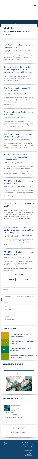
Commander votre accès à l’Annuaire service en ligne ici (19, 373)
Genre (6, 313)
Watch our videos (19, 432)
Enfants (7, 316)
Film (6, 299)
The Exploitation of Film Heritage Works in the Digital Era (18, 135)
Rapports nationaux (10, 323)
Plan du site (30, 445)
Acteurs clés (8, 309)
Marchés (5, 289)
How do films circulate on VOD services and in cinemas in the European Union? (16, 157)
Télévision (7, 303)
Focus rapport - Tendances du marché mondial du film (19, 296)
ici (22, 417)
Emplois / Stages (29, 447)
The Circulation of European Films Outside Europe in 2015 (18, 89)
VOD (6, 306)
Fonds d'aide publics (10, 319)
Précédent (11, 279)
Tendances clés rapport (11, 293)
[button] (19, 274)
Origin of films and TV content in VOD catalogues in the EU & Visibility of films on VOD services (18, 69)
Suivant (26, 279)
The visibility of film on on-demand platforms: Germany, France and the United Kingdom (18, 230)
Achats (20, 447)
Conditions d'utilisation (25, 443)
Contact (22, 445)
